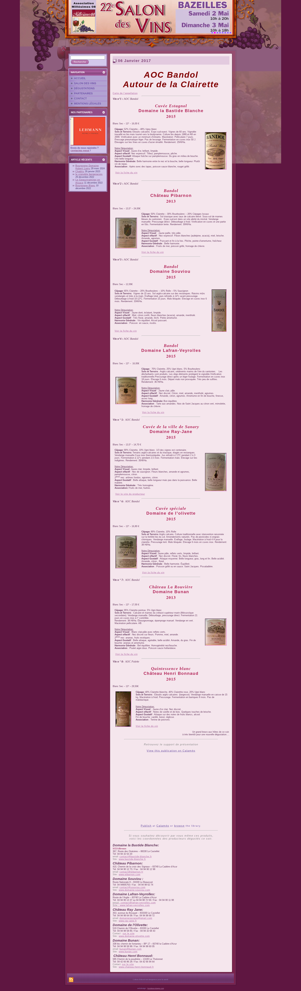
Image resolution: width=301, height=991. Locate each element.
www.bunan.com (128, 951)
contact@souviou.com (132, 887)
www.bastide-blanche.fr (132, 859)
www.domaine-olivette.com (134, 936)
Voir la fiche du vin (126, 172)
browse (179, 825)
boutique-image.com (156, 988)
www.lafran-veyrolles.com (135, 905)
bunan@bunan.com (130, 949)
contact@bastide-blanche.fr (135, 856)
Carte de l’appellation (125, 93)
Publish (146, 825)
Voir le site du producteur (130, 494)
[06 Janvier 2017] (215, 169)
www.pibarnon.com (129, 874)
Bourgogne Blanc (85, 185)
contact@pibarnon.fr (131, 872)
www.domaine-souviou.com (134, 890)
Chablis (79, 171)
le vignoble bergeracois (89, 174)
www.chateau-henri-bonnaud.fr (136, 967)
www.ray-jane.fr (128, 920)
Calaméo (162, 825)
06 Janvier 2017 (134, 60)
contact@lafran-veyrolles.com (138, 902)
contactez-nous (80, 150)
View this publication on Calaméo (171, 750)
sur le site (128, 933)
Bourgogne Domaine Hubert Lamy (87, 167)
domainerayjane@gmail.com (135, 918)
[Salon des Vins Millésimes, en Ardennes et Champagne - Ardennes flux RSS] (71, 979)
